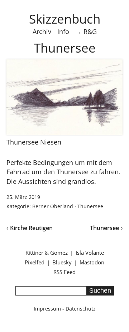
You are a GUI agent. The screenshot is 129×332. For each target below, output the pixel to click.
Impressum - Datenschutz (65, 308)
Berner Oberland (52, 206)
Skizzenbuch (64, 18)
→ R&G (86, 31)
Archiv (42, 31)
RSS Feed (64, 271)
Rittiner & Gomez (46, 252)
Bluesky (62, 262)
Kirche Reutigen (31, 228)
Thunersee (90, 206)
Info (63, 31)
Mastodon (92, 262)
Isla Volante (90, 252)
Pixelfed (34, 262)
